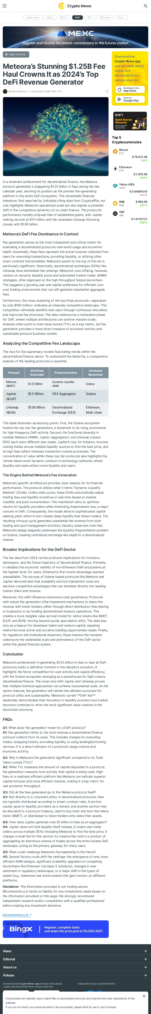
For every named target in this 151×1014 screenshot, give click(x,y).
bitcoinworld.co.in (15, 915)
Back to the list (17, 54)
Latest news (32, 17)
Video (50, 17)
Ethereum (104, 17)
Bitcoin (64, 17)
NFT (89, 17)
